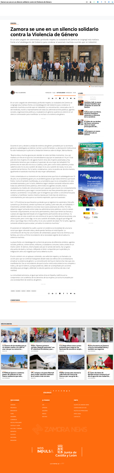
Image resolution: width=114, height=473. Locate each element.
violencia (34, 291)
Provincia (13, 407)
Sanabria (13, 416)
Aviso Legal (77, 413)
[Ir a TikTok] (56, 391)
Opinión (44, 407)
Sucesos (13, 434)
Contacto (77, 416)
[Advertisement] (43, 131)
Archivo (44, 416)
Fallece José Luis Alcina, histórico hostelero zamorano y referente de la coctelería (92, 114)
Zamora (13, 23)
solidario (18, 291)
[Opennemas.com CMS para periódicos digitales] (57, 463)
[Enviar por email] (86, 1)
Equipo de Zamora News (81, 405)
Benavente (13, 410)
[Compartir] (94, 1)
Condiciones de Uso (80, 407)
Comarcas (13, 419)
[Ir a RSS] (69, 391)
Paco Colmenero (20, 92)
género (28, 291)
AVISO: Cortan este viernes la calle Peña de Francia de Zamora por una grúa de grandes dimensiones (70, 375)
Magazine (13, 440)
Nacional (13, 437)
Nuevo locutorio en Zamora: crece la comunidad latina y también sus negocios (98, 347)
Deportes (13, 431)
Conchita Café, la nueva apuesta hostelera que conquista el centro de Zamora (92, 104)
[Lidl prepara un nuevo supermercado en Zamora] (80, 132)
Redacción (4, 351)
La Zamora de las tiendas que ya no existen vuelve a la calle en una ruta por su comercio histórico (14, 348)
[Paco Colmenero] (13, 93)
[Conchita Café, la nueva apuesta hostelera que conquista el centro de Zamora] (80, 103)
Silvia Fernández (34, 351)
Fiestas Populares (16, 422)
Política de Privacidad (81, 410)
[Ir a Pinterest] (64, 391)
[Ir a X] (58, 391)
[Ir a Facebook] (53, 391)
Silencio (23, 291)
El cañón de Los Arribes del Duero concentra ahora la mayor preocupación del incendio (92, 124)
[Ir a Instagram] (61, 391)
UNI (43, 405)
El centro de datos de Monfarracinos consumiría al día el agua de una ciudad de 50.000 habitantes (98, 375)
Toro (12, 413)
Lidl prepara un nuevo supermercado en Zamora (92, 132)
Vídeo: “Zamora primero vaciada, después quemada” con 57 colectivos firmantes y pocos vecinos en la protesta (43, 348)
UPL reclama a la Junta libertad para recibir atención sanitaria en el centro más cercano (42, 374)
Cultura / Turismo (16, 428)
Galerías (44, 410)
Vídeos (44, 413)
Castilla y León (15, 425)
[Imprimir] (90, 1)
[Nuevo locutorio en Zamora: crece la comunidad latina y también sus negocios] (100, 335)
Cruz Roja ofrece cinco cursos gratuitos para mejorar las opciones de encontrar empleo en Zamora (70, 348)
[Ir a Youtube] (66, 391)
